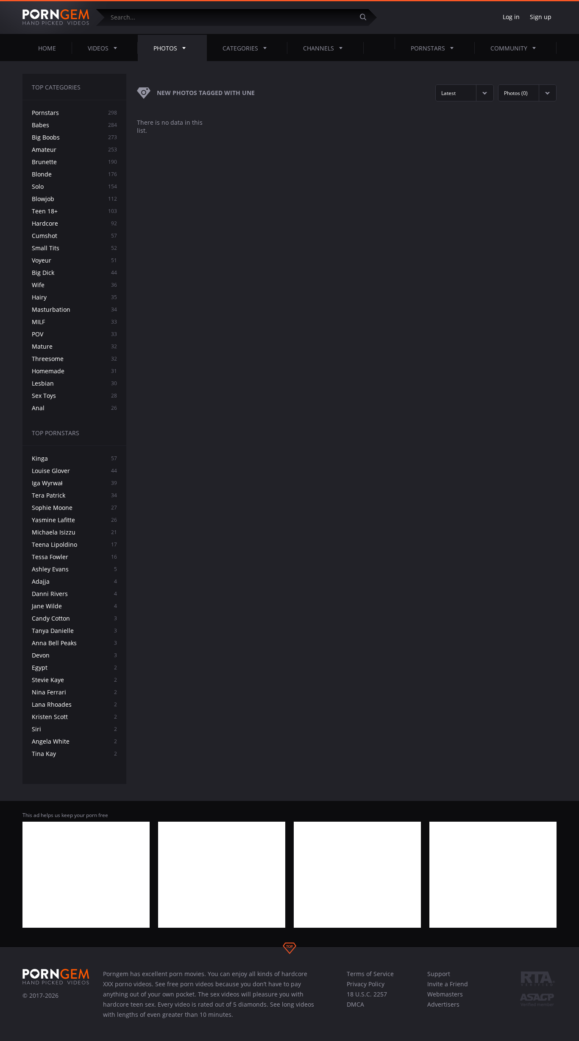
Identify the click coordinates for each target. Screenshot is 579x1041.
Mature (74, 346)
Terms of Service (370, 974)
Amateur (74, 150)
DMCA (355, 1004)
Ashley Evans (74, 569)
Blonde (74, 174)
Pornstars (428, 48)
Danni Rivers (74, 594)
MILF (74, 322)
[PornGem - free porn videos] (55, 17)
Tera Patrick (74, 495)
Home (47, 48)
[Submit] (366, 17)
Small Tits (74, 248)
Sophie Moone (74, 508)
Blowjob (74, 199)
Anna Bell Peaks (74, 643)
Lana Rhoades (74, 704)
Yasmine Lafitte (74, 520)
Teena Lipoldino (74, 544)
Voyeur (74, 260)
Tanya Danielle (74, 631)
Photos (165, 48)
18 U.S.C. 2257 (367, 994)
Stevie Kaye (74, 680)
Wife (74, 285)
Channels (318, 48)
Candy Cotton (74, 618)
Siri (74, 729)
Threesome (74, 359)
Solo (74, 186)
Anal (74, 408)
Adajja (74, 581)
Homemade (74, 371)
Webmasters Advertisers (445, 999)
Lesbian (74, 383)
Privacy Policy (365, 984)
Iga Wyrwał (74, 483)
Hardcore (74, 223)
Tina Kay (74, 754)
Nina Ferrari (74, 692)
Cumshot (74, 236)
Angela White (74, 741)
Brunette (74, 162)
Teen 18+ (74, 211)
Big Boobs (74, 137)
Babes (74, 125)
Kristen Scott (74, 717)
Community (508, 48)
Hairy (74, 297)
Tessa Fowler (74, 557)
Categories (240, 48)
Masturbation (74, 309)
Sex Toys (74, 396)
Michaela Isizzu (74, 532)
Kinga (74, 458)
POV (74, 334)
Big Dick (74, 273)
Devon (74, 655)
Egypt (74, 667)
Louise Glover (74, 471)
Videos (98, 48)
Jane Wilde (74, 606)
